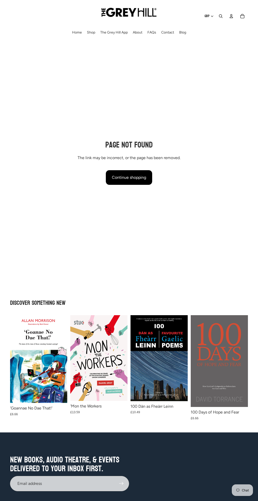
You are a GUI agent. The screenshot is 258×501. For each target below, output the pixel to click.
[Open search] (220, 16)
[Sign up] (121, 483)
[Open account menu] (231, 16)
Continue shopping (129, 177)
